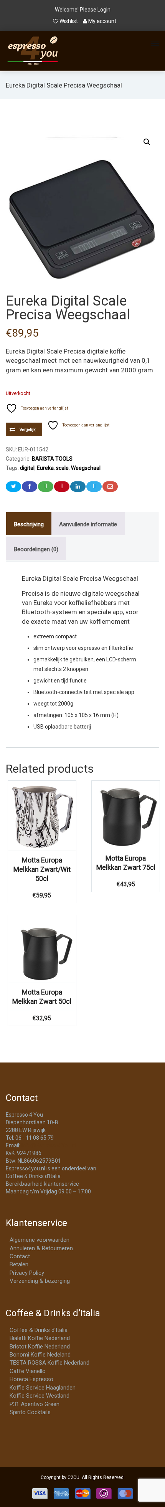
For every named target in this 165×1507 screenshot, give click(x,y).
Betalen (19, 1264)
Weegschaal (86, 468)
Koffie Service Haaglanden (43, 1387)
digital (27, 468)
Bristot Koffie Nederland (40, 1346)
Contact (20, 1256)
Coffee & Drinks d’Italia (39, 1330)
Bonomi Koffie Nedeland (40, 1354)
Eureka (45, 468)
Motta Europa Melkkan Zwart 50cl (41, 996)
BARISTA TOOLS (52, 459)
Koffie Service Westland (39, 1395)
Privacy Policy (27, 1272)
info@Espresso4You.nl (48, 1145)
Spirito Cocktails (30, 1412)
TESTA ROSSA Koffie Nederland (49, 1362)
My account (101, 21)
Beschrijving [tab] (29, 524)
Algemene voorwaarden (39, 1239)
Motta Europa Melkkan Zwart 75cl (125, 862)
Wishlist (68, 21)
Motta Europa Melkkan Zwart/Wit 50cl (42, 869)
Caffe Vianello (28, 1371)
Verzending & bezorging (40, 1280)
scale (62, 468)
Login (104, 10)
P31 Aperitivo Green (34, 1404)
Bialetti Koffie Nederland (40, 1338)
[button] (147, 142)
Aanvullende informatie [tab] (88, 524)
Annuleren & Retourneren (41, 1248)
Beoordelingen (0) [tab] (36, 549)
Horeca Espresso (31, 1379)
